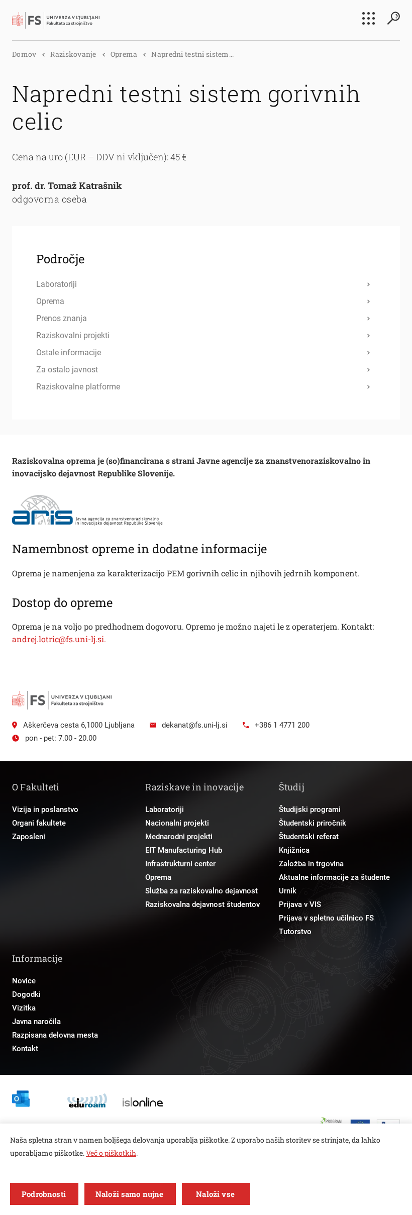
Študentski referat (309, 836)
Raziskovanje (73, 54)
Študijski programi (310, 809)
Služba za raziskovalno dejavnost (201, 890)
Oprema (124, 54)
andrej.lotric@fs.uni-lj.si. (59, 639)
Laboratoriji (164, 809)
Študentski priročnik (312, 823)
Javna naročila (36, 1021)
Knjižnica (294, 850)
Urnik (287, 890)
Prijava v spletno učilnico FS (326, 918)
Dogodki (26, 994)
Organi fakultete (39, 823)
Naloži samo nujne (129, 1194)
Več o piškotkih (111, 1153)
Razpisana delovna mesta (55, 1035)
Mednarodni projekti (179, 836)
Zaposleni (28, 836)
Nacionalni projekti (177, 823)
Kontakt (25, 1048)
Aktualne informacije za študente (334, 877)
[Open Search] (393, 18)
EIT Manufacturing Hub (183, 850)
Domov (24, 54)
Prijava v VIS (300, 904)
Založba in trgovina (311, 863)
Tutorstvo (295, 931)
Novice (24, 980)
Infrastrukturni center (180, 863)
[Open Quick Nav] (368, 18)
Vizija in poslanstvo (45, 809)
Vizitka (24, 1007)
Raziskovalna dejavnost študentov (202, 904)
